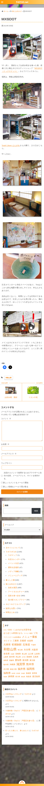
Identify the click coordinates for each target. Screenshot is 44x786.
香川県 (17, 676)
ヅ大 (36, 633)
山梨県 (5, 657)
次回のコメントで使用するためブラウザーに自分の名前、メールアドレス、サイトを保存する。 (23, 476)
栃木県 (6, 664)
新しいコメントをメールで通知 (15, 483)
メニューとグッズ (15, 575)
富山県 (24, 654)
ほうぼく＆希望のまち (13, 633)
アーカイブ (9, 525)
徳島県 (5, 660)
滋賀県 (20, 664)
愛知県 (18, 660)
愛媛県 (11, 660)
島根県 (29, 657)
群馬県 (18, 673)
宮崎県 (18, 654)
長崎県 (28, 673)
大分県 (27, 649)
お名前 (5, 444)
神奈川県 (13, 669)
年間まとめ (10, 612)
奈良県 (6, 654)
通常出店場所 (13, 567)
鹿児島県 (36, 676)
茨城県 (23, 673)
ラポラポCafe (11, 552)
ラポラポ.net (22, 2)
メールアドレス (8, 454)
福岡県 (31, 668)
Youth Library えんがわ (11, 145)
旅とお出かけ (11, 584)
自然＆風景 (12, 588)
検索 (36, 511)
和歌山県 (9, 378)
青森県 (5, 676)
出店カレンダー (14, 559)
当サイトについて (13, 548)
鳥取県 (28, 676)
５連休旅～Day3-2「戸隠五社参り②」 (20, 711)
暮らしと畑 (10, 580)
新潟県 (25, 660)
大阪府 (34, 650)
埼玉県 (20, 650)
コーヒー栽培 (28, 633)
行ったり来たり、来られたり (17, 731)
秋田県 (13, 673)
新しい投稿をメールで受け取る (15, 487)
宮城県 (12, 654)
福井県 (21, 668)
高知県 (23, 676)
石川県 (6, 669)
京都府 (23, 640)
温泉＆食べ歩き (14, 596)
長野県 (34, 673)
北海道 (26, 644)
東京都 (32, 660)
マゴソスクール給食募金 (12, 637)
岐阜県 (12, 657)
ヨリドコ (7, 641)
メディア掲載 (13, 571)
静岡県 (11, 676)
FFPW (5, 630)
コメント (6, 419)
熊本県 (30, 664)
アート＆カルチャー (16, 592)
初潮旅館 (17, 644)
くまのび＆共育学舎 (22, 630)
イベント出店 (13, 563)
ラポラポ (27, 694)
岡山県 (18, 657)
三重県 (16, 641)
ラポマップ (12, 555)
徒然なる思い (11, 608)
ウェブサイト (6, 463)
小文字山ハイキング (13, 694)
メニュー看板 (29, 636)
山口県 (30, 654)
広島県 (35, 657)
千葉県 (33, 645)
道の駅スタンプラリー (17, 600)
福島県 (7, 673)
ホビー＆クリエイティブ (15, 604)
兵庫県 (7, 644)
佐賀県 (30, 641)
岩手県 (23, 657)
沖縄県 (12, 664)
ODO (10, 630)
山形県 (37, 654)
